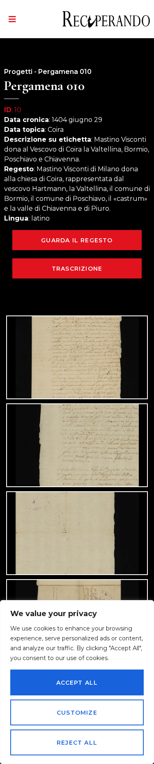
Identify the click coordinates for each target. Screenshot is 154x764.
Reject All (77, 742)
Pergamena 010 (65, 72)
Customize (77, 712)
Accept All (77, 682)
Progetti (18, 72)
